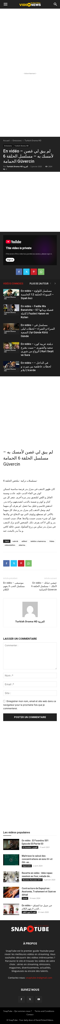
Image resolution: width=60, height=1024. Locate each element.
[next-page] (55, 284)
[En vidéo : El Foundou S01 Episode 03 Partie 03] (11, 844)
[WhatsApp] (41, 272)
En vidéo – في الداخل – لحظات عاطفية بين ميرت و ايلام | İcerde (36, 366)
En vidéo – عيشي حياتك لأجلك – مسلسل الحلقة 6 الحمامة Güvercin (44, 586)
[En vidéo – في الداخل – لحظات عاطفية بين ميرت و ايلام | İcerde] (11, 366)
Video (51, 541)
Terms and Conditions (44, 1011)
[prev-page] (50, 284)
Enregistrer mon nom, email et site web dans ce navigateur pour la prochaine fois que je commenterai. (29, 705)
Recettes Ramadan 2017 (32, 880)
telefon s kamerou (38, 541)
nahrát (15, 541)
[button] (5, 4)
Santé (25, 898)
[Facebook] (19, 272)
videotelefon (10, 545)
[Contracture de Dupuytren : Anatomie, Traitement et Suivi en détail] (11, 892)
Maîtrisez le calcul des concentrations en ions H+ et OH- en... (37, 859)
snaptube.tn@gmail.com (39, 977)
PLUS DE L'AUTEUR (39, 283)
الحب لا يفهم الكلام (29, 912)
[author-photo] (30, 617)
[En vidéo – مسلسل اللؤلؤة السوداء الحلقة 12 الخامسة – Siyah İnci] (11, 294)
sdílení (24, 541)
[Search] (55, 4)
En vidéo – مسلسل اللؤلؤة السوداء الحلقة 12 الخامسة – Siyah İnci (37, 294)
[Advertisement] (30, 40)
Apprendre (27, 866)
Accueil (6, 140)
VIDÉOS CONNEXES (13, 283)
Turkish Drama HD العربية (17, 166)
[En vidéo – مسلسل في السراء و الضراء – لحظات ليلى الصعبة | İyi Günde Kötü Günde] (11, 328)
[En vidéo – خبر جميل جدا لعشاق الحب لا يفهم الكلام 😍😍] (11, 909)
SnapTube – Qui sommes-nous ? (17, 1011)
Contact (30, 1014)
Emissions (17, 140)
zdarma (22, 545)
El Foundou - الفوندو (30, 847)
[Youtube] (39, 999)
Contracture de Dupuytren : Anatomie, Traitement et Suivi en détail (39, 891)
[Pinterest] (34, 272)
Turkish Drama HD (33, 140)
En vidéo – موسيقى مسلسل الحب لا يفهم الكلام (14, 586)
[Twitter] (26, 272)
